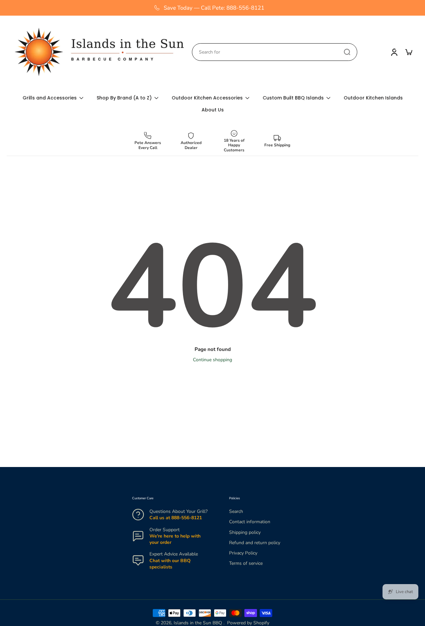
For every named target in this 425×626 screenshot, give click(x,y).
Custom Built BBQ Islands (293, 97)
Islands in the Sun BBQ (198, 623)
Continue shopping (212, 360)
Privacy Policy (243, 553)
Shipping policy (245, 532)
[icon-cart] (408, 52)
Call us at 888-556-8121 (175, 518)
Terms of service (246, 563)
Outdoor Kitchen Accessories (207, 97)
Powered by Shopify (248, 623)
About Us (213, 109)
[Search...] (347, 52)
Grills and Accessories (50, 97)
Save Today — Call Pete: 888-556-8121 (214, 8)
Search (236, 511)
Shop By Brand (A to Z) (124, 97)
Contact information (249, 522)
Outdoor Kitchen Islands (373, 97)
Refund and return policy (254, 543)
